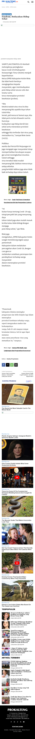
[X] (8, 365)
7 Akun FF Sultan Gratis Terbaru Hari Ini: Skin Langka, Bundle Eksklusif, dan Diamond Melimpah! (21, 650)
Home (3, 7)
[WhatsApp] (12, 365)
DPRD (7, 7)
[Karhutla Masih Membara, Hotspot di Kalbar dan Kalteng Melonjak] (6, 682)
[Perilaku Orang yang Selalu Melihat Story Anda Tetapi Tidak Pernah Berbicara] (6, 643)
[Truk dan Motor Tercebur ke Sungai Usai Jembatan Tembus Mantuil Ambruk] (6, 700)
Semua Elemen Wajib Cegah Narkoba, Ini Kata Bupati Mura (26, 375)
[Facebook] (3, 365)
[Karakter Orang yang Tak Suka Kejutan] (6, 691)
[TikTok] (17, 722)
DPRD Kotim (13, 7)
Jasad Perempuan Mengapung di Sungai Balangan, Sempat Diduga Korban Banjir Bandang (20, 633)
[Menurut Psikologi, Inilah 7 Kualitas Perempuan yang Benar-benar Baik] (6, 616)
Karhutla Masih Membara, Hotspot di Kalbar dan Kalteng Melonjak (21, 680)
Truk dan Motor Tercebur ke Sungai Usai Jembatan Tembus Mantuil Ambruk (21, 698)
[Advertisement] (17, 286)
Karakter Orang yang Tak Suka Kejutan (20, 688)
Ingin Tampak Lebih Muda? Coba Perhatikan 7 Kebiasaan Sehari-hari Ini (21, 671)
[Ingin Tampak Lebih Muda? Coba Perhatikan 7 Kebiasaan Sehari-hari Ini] (6, 674)
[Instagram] (14, 722)
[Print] (16, 365)
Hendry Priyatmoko (12, 359)
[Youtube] (24, 722)
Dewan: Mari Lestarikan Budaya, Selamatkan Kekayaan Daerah (8, 375)
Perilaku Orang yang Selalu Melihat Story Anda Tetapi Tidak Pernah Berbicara (20, 641)
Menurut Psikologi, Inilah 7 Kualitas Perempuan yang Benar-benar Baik (20, 614)
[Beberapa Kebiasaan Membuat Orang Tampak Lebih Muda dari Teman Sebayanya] (6, 625)
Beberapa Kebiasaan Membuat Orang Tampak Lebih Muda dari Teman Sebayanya (21, 623)
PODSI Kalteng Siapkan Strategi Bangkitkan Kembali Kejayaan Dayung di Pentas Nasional (21, 664)
